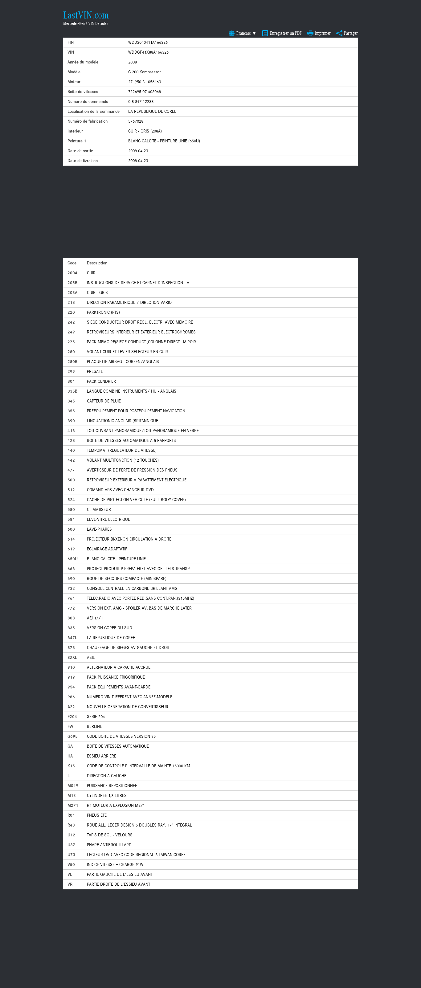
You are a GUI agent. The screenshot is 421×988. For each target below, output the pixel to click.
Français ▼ (246, 33)
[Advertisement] (210, 212)
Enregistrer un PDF (286, 33)
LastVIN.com (86, 15)
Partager (351, 33)
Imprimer (323, 33)
